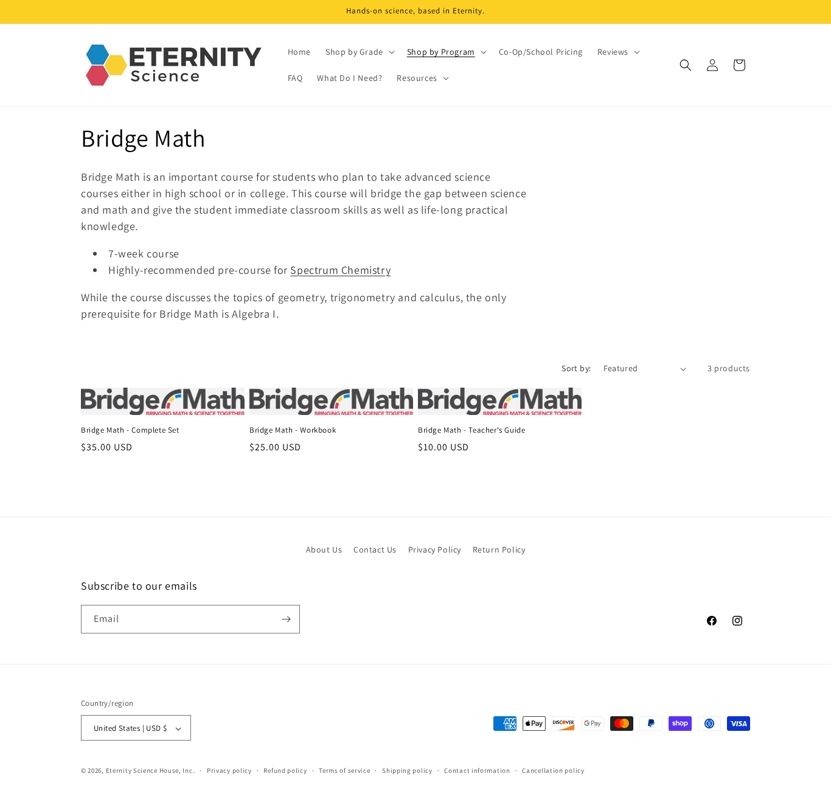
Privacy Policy (434, 549)
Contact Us (375, 549)
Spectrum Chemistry (340, 270)
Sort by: (576, 368)
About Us (324, 549)
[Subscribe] (286, 619)
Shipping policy (407, 770)
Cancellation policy (553, 770)
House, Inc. (177, 771)
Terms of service (344, 770)
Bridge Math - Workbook (292, 430)
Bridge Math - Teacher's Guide (471, 430)
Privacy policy (229, 770)
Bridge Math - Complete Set (130, 430)
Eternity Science (132, 771)
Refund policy (285, 770)
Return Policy (499, 549)
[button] (359, 52)
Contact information (477, 770)
